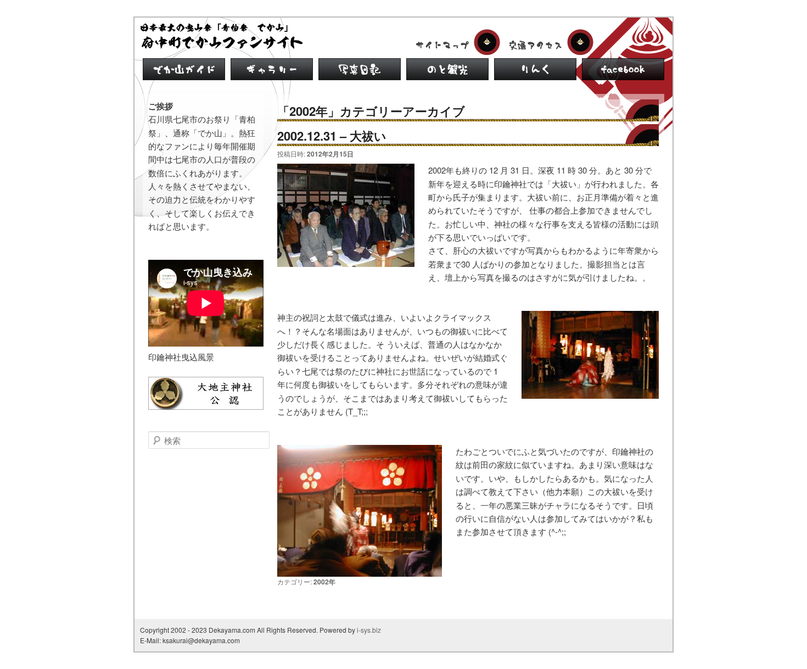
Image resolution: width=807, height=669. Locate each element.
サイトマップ (455, 42)
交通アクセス (549, 42)
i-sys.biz (369, 629)
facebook (623, 69)
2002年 (324, 582)
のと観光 (447, 69)
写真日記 (359, 69)
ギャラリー (272, 69)
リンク (535, 69)
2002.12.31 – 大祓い (331, 135)
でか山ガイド (184, 69)
